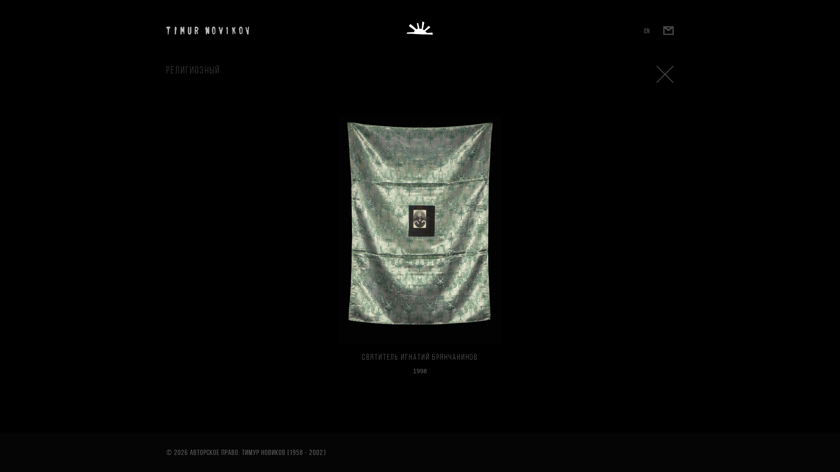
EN (647, 31)
